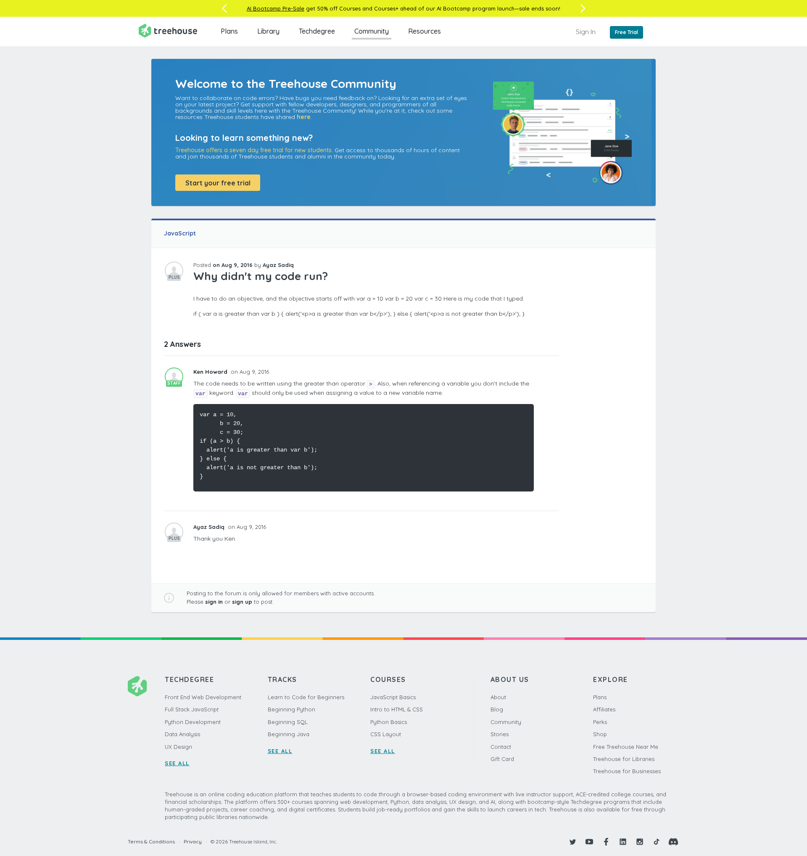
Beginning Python (291, 709)
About (498, 697)
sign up (242, 601)
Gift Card (502, 759)
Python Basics (388, 722)
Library (268, 31)
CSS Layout (385, 734)
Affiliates (604, 709)
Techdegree (317, 31)
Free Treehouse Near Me (625, 746)
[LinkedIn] (623, 842)
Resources (424, 31)
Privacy (193, 841)
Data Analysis (182, 734)
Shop (600, 734)
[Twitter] (572, 842)
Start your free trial (218, 183)
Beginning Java (288, 734)
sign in (214, 601)
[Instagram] (640, 842)
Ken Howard (211, 371)
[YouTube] (589, 842)
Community (371, 31)
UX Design (178, 746)
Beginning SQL (288, 722)
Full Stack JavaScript (192, 709)
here (304, 117)
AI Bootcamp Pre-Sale (275, 8)
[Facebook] (606, 842)
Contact (501, 746)
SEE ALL (177, 763)
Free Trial (626, 32)
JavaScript (180, 233)
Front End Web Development (203, 697)
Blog (497, 709)
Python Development (193, 722)
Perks (600, 722)
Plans (229, 31)
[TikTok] (656, 842)
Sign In (586, 31)
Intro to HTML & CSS (396, 709)
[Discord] (673, 842)
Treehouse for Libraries (623, 759)
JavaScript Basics (393, 697)
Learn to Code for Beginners (306, 697)
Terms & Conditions (151, 841)
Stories (500, 734)
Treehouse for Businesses (627, 771)
